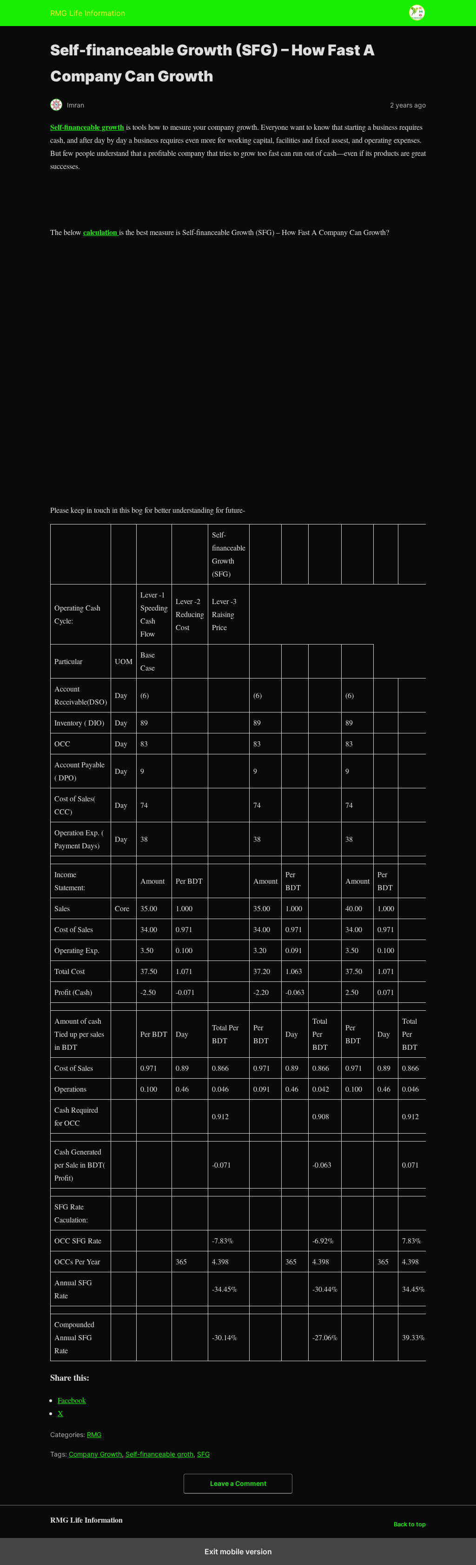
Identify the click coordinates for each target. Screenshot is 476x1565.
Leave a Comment (238, 1483)
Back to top (410, 1524)
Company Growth (95, 1454)
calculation (101, 232)
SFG (203, 1454)
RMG (94, 1434)
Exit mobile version (238, 1551)
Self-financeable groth (159, 1454)
